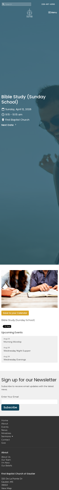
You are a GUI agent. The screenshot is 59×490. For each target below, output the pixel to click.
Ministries (6, 433)
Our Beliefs (6, 465)
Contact (5, 439)
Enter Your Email (10, 396)
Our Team (6, 460)
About (4, 423)
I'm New (5, 463)
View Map (6, 488)
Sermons (6, 436)
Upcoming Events (12, 332)
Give (3, 443)
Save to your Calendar (15, 313)
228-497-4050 (48, 4)
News (4, 430)
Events (4, 427)
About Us (5, 457)
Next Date (7, 125)
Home (4, 420)
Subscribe (10, 407)
